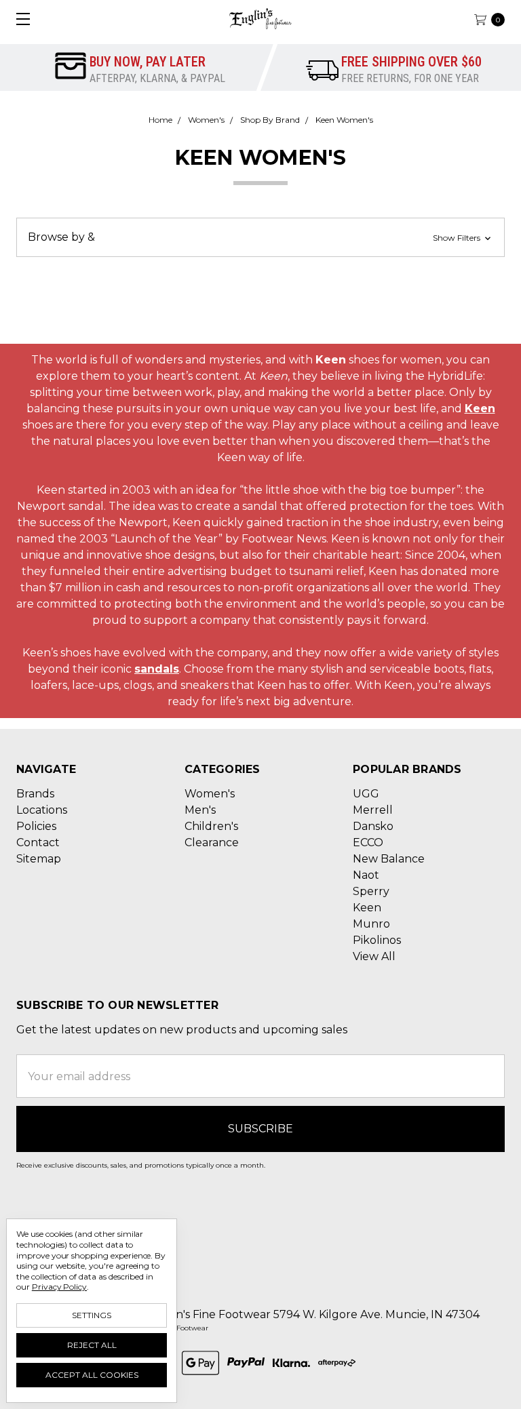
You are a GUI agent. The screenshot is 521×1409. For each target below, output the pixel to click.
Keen (480, 408)
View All (374, 956)
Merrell (373, 809)
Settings (91, 1315)
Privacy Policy (59, 1287)
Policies (36, 826)
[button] (260, 237)
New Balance (389, 858)
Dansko (373, 826)
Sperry (371, 891)
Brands (35, 793)
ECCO (368, 842)
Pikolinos (377, 940)
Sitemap (38, 858)
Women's (210, 793)
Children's (211, 826)
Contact (38, 842)
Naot (366, 875)
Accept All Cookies (91, 1375)
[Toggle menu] (18, 18)
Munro (371, 923)
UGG (366, 793)
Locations (41, 809)
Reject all (92, 1345)
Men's (200, 809)
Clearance (212, 842)
